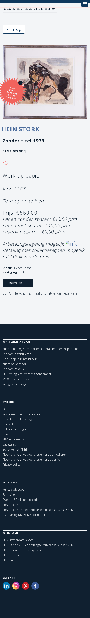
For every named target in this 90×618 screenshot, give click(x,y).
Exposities (9, 495)
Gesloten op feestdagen (19, 419)
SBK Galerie (10, 505)
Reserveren (14, 283)
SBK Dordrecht (12, 555)
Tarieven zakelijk (13, 369)
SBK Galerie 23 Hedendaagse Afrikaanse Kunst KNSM (38, 510)
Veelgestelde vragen (16, 384)
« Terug (14, 29)
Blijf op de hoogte (15, 429)
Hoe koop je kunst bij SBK (20, 359)
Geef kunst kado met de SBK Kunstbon (11, 93)
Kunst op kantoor (14, 364)
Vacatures (9, 444)
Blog (5, 434)
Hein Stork (20, 129)
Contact (8, 424)
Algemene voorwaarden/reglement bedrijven (32, 460)
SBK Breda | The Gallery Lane (22, 550)
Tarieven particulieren (17, 354)
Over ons (9, 409)
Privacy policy (11, 465)
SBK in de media (14, 439)
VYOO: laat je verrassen (18, 379)
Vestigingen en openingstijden (22, 414)
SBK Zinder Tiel (13, 560)
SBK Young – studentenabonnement (27, 374)
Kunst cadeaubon (14, 490)
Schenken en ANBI (15, 449)
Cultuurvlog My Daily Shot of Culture (26, 515)
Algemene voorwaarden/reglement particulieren (35, 454)
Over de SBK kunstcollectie (21, 500)
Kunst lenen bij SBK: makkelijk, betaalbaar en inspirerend (41, 349)
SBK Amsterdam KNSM (18, 540)
